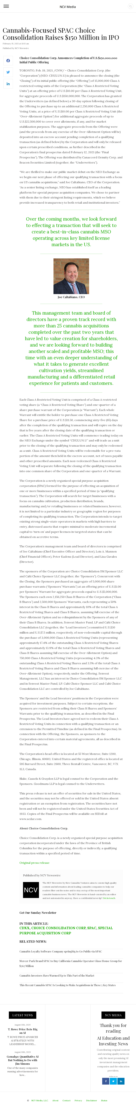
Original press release (34, 862)
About (55, 1100)
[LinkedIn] (8, 85)
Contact (66, 1100)
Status (104, 1100)
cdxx (24, 928)
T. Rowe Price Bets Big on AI (22, 1031)
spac (91, 928)
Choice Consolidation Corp (58, 928)
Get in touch (109, 898)
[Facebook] (8, 62)
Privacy (78, 1100)
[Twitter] (8, 74)
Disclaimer (91, 1100)
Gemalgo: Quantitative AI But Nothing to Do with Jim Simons (23, 1060)
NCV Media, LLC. (39, 1100)
